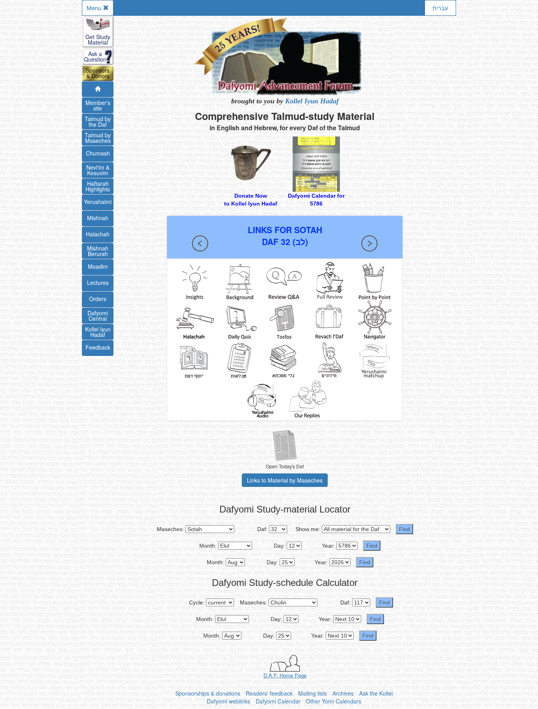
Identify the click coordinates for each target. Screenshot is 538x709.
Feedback (97, 347)
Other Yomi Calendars (333, 701)
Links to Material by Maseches (285, 480)
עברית (440, 8)
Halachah (97, 234)
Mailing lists (312, 693)
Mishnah (97, 218)
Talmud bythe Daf (98, 121)
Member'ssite (97, 105)
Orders (97, 299)
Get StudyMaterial (97, 39)
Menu (95, 8)
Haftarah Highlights (97, 186)
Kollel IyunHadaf (98, 332)
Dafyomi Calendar (278, 701)
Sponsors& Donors (97, 73)
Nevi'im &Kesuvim (97, 170)
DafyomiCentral (97, 315)
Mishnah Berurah (97, 251)
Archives (343, 693)
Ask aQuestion (95, 56)
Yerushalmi (97, 202)
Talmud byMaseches (98, 137)
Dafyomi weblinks (228, 701)
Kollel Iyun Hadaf (312, 101)
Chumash (98, 153)
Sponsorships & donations (207, 693)
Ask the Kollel (376, 693)
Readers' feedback (269, 693)
